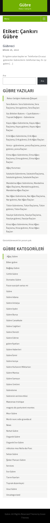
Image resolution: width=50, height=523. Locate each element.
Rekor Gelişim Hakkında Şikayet (22, 98)
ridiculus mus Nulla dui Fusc (19, 448)
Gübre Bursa (12, 314)
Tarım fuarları (12, 477)
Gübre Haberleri (13, 349)
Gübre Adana (12, 297)
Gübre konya (12, 361)
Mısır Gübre (11, 413)
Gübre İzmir (11, 355)
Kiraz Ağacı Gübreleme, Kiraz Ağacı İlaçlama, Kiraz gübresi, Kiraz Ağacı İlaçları (22, 228)
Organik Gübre (13, 436)
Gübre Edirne (12, 337)
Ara (4, 75)
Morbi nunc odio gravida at (18, 419)
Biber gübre (11, 262)
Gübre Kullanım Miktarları (18, 366)
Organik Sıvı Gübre (15, 442)
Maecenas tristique (15, 401)
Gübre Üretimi (13, 384)
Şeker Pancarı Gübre (16, 459)
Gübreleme (11, 390)
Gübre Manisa (12, 372)
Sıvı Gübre (11, 471)
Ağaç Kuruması (13, 167)
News (8, 425)
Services (10, 465)
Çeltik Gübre (12, 273)
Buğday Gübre (12, 268)
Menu (6, 18)
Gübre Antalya (13, 303)
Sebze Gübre (12, 454)
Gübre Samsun (13, 378)
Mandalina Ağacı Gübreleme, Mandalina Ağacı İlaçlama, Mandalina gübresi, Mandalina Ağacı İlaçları (25, 187)
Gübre (25, 4)
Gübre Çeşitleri (13, 326)
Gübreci (8, 46)
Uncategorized (13, 494)
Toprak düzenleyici (15, 483)
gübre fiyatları (12, 343)
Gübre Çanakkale (14, 320)
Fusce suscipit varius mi (17, 285)
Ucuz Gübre (11, 489)
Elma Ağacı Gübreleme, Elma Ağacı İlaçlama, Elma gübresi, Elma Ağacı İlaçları (23, 158)
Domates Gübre (13, 279)
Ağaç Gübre (12, 256)
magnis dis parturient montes (20, 407)
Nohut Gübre (12, 430)
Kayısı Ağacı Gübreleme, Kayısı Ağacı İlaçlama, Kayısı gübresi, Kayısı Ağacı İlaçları (23, 127)
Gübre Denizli (12, 332)
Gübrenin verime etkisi (17, 396)
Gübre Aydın (12, 308)
